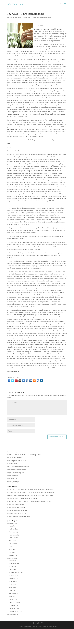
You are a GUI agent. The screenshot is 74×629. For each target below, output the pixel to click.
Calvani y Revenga (13, 481)
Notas (10, 596)
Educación (12, 543)
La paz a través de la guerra (15, 472)
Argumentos (12, 563)
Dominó (11, 540)
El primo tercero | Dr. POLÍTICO (17, 501)
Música (11, 555)
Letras (11, 552)
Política (38, 17)
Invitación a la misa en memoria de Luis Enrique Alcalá (24, 455)
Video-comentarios (14, 611)
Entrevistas (12, 578)
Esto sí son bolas (12, 475)
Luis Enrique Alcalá (15, 17)
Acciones (11, 560)
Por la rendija (13, 529)
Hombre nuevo (12, 478)
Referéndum (12, 608)
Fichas (34, 17)
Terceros (11, 532)
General (11, 587)
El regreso (24, 510)
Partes (11, 526)
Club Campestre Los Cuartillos (16, 461)
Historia (11, 549)
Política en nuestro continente (16, 470)
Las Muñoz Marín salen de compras (18, 467)
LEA (10, 590)
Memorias (12, 593)
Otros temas (11, 535)
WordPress (53, 626)
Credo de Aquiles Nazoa (14, 458)
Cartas (11, 569)
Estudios (11, 581)
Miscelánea (10, 524)
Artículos (11, 566)
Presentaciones (13, 602)
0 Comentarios (46, 17)
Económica (12, 575)
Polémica (11, 599)
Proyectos (12, 605)
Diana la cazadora (19, 507)
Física (10, 546)
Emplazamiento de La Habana (28, 498)
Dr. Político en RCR (14, 572)
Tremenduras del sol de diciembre (40, 501)
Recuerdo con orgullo (24, 516)
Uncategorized (11, 614)
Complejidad (13, 537)
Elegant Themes (31, 626)
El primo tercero (12, 464)
